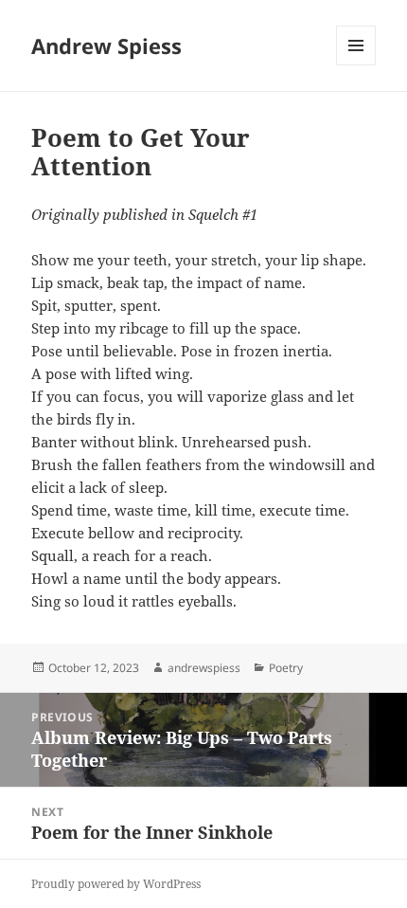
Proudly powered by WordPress (116, 884)
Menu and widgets (356, 64)
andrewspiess (204, 668)
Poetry (286, 668)
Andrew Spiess (106, 45)
